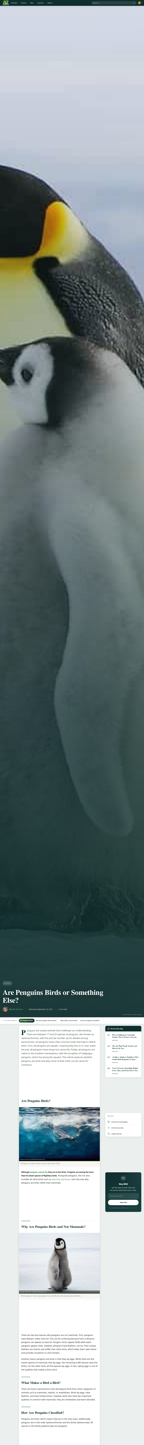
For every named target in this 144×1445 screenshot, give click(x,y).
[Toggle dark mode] (139, 3)
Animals (14, 3)
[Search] (134, 3)
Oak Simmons (17, 1009)
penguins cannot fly (38, 1172)
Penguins (31, 1030)
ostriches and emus (61, 1179)
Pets (31, 3)
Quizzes (40, 3)
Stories (23, 3)
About (49, 3)
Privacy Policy (133, 1208)
